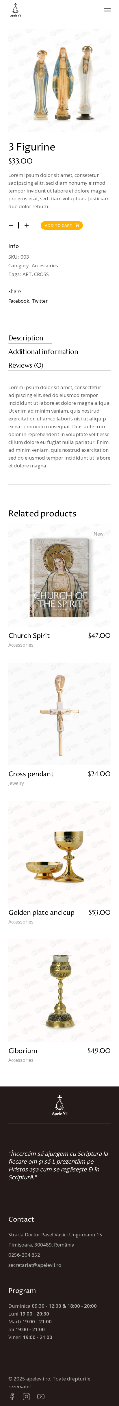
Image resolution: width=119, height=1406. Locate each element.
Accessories (45, 265)
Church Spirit (29, 636)
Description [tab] (25, 338)
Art (27, 274)
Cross (41, 274)
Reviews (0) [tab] (25, 365)
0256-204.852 (24, 1254)
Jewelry (16, 783)
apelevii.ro (38, 1378)
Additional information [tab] (43, 352)
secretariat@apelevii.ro (34, 1265)
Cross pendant (31, 774)
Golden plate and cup (41, 912)
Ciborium (23, 1051)
